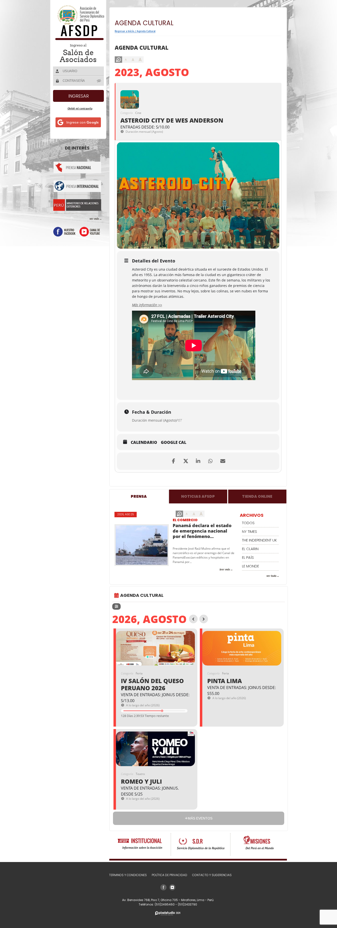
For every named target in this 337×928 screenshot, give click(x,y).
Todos (248, 522)
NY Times (249, 531)
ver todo (271, 575)
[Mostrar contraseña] (99, 80)
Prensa (139, 496)
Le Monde (250, 566)
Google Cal (173, 442)
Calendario (144, 442)
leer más (225, 569)
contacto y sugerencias (212, 875)
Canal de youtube (89, 232)
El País (248, 557)
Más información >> (147, 304)
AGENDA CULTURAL (142, 595)
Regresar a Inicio (124, 31)
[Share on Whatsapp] (210, 461)
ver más (94, 218)
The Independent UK (259, 540)
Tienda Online (257, 496)
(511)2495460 (165, 904)
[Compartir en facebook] (173, 461)
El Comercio (185, 520)
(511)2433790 (187, 904)
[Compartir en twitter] (186, 461)
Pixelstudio (167, 913)
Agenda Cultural (146, 31)
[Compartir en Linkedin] (198, 461)
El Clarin (250, 548)
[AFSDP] (78, 39)
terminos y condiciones (128, 875)
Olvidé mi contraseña (80, 108)
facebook (64, 232)
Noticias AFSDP (198, 496)
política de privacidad (169, 875)
